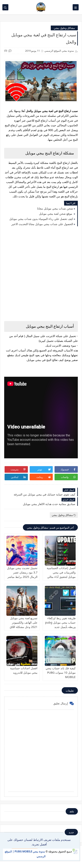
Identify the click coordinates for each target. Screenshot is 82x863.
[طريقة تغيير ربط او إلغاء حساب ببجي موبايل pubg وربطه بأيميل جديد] (60, 601)
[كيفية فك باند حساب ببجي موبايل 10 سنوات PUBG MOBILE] (60, 651)
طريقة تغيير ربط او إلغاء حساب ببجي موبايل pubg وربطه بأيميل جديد (60, 622)
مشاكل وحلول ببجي (64, 28)
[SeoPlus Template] (74, 851)
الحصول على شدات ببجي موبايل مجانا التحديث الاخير (42, 224)
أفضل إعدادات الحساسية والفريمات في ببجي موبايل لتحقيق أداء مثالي (61, 572)
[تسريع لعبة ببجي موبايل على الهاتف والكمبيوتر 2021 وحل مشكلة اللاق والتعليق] (21, 601)
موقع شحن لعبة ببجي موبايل (56, 214)
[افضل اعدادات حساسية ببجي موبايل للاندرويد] (21, 651)
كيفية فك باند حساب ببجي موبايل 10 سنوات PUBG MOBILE (61, 672)
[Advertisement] (41, 274)
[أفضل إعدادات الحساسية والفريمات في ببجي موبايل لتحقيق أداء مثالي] (60, 551)
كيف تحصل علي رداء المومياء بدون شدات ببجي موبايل (41, 219)
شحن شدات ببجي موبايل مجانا (55, 208)
